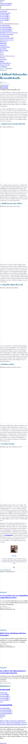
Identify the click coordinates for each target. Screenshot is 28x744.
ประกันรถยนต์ (3, 11)
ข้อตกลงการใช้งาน (5, 720)
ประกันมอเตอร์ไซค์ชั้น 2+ (6, 29)
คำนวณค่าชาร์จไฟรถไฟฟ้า (7, 38)
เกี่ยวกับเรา (2, 57)
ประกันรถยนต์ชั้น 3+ (5, 18)
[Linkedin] (14, 567)
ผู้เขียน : (10, 82)
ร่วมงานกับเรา (3, 59)
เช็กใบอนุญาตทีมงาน (5, 63)
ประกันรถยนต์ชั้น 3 (4, 20)
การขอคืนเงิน (3, 66)
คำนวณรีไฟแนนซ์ (4, 36)
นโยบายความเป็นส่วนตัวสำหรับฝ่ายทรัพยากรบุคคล (13, 724)
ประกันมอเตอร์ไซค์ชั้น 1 (6, 27)
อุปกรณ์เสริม (3, 48)
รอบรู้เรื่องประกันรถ (5, 47)
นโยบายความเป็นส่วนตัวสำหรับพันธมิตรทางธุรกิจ (12, 722)
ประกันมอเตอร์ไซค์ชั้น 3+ (6, 30)
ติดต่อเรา (2, 61)
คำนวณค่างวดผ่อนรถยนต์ (6, 34)
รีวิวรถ (1, 52)
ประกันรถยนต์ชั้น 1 (4, 14)
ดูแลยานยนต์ (3, 45)
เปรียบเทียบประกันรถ (5, 13)
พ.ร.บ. (1, 701)
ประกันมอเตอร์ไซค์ (5, 25)
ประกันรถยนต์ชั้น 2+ (5, 16)
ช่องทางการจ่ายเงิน (5, 64)
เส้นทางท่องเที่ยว (4, 50)
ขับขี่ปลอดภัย (3, 43)
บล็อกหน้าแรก (3, 41)
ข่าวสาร (2, 54)
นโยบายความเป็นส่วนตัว (17, 720)
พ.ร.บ (1, 22)
